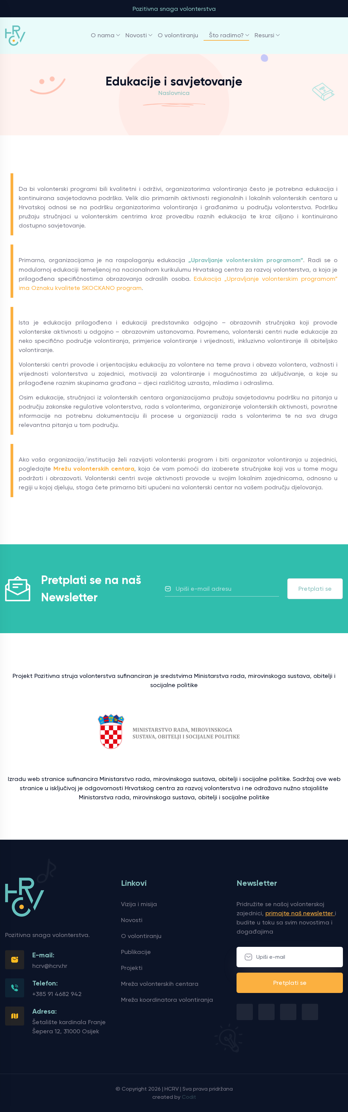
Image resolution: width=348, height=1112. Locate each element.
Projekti (131, 967)
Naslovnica (174, 92)
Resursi (264, 35)
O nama (103, 35)
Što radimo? (226, 35)
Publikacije (136, 951)
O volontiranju (178, 35)
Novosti (136, 35)
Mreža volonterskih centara (159, 983)
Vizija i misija (139, 904)
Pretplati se (315, 588)
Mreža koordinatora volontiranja (167, 999)
